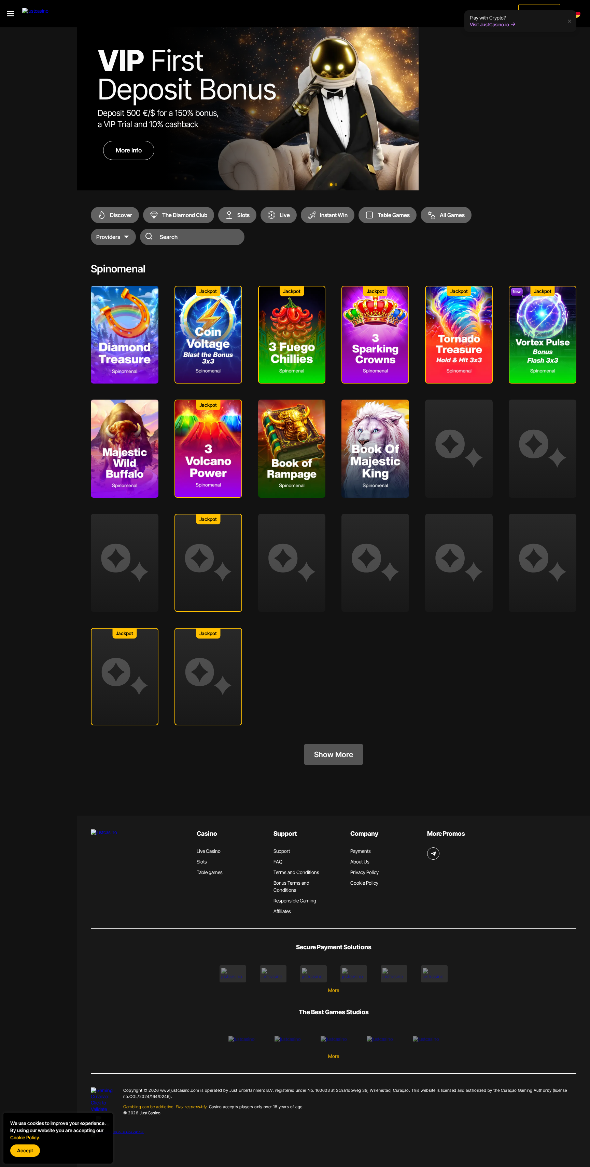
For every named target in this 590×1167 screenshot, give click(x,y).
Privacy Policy (364, 872)
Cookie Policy (364, 883)
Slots (202, 861)
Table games (210, 872)
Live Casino (209, 851)
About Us (359, 861)
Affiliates (282, 911)
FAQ (277, 861)
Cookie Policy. (25, 1137)
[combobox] (577, 14)
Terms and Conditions (296, 872)
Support (281, 851)
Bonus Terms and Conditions (291, 886)
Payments (360, 851)
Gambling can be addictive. (165, 1106)
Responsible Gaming (294, 900)
